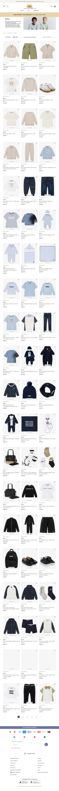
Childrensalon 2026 (27, 786)
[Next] (40, 717)
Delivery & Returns (14, 758)
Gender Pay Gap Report (15, 770)
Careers (39, 760)
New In (22, 10)
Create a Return (14, 760)
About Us (12, 765)
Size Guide (12, 767)
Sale (29, 10)
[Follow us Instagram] (24, 737)
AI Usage (40, 765)
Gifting (39, 758)
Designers (36, 10)
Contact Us (13, 763)
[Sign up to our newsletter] (46, 744)
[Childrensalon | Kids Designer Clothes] (29, 6)
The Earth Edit (31, 753)
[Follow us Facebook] (14, 737)
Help (39, 770)
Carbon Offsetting (15, 772)
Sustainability (13, 774)
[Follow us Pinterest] (34, 737)
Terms (39, 767)
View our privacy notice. (15, 747)
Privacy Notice (41, 763)
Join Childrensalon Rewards (30, 727)
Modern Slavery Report (43, 772)
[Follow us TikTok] (44, 737)
